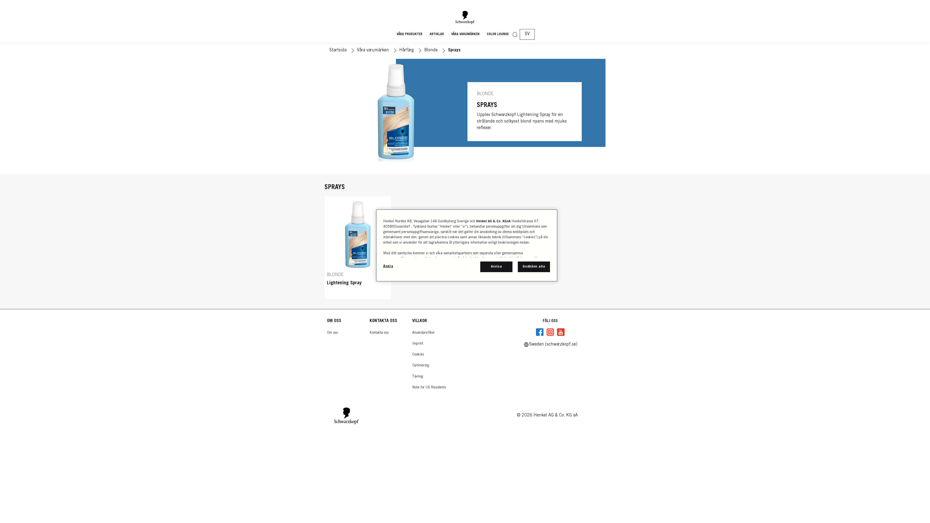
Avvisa (496, 267)
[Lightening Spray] (358, 247)
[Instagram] (550, 332)
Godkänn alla (534, 267)
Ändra (388, 266)
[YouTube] (561, 332)
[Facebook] (540, 332)
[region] (467, 245)
